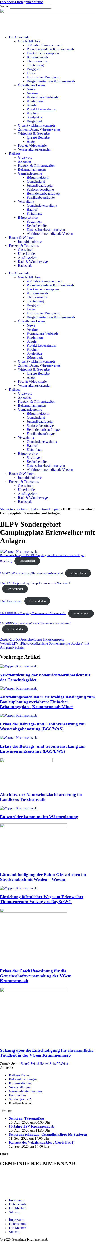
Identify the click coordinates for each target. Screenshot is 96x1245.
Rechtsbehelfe (37, 225)
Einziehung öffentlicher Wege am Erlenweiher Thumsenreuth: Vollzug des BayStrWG (41, 899)
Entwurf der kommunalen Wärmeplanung (39, 816)
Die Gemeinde (19, 37)
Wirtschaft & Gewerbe (34, 133)
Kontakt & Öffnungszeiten (36, 165)
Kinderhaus (35, 101)
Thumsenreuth (37, 61)
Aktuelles (24, 161)
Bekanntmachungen (32, 169)
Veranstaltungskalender (34, 149)
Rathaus (14, 153)
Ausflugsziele (27, 257)
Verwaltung (26, 201)
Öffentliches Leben (31, 85)
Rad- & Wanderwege (33, 261)
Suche (4, 6)
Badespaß (25, 265)
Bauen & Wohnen (21, 237)
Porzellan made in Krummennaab (50, 49)
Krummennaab (37, 57)
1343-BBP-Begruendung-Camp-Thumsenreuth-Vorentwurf (35, 623)
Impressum (16, 1200)
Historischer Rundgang (43, 77)
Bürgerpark (35, 121)
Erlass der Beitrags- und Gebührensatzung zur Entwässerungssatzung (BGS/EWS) (42, 748)
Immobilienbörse (30, 241)
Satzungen (34, 221)
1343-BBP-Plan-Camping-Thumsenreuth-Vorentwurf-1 (33, 613)
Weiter (63, 1063)
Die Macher (17, 1208)
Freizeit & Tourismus (24, 245)
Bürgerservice (28, 217)
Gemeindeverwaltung (42, 205)
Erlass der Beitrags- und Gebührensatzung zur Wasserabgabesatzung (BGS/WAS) (42, 726)
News (31, 89)
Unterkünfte (26, 253)
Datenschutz (17, 1204)
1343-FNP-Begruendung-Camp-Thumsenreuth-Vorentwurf (35, 583)
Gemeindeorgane (30, 173)
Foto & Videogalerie (32, 145)
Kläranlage (34, 213)
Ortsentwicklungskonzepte (36, 125)
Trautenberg (35, 65)
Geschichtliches (29, 41)
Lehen (31, 73)
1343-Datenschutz (11, 601)
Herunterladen (27, 560)
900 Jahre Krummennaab (44, 45)
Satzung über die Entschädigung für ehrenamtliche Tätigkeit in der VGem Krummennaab (46, 1052)
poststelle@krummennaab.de (32, 1192)
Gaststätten (25, 249)
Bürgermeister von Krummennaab (51, 81)
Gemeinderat (36, 181)
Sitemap (14, 1212)
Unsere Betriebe (38, 137)
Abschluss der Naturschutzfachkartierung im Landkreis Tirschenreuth (41, 797)
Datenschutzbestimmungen (46, 229)
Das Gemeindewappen (43, 53)
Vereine (32, 93)
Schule (31, 105)
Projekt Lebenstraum (41, 109)
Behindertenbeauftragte (43, 193)
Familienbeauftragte (41, 197)
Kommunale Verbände (42, 97)
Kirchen (32, 113)
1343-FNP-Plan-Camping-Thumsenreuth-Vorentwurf (31, 573)
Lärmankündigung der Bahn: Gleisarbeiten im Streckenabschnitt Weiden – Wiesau (43, 877)
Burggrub (33, 69)
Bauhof (32, 209)
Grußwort (25, 157)
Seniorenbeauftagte (40, 189)
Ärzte (31, 141)
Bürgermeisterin (38, 177)
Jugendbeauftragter (40, 185)
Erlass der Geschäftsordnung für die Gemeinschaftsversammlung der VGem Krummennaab (35, 976)
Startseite (6, 509)
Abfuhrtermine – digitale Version (50, 233)
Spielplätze (34, 117)
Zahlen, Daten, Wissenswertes (39, 129)
